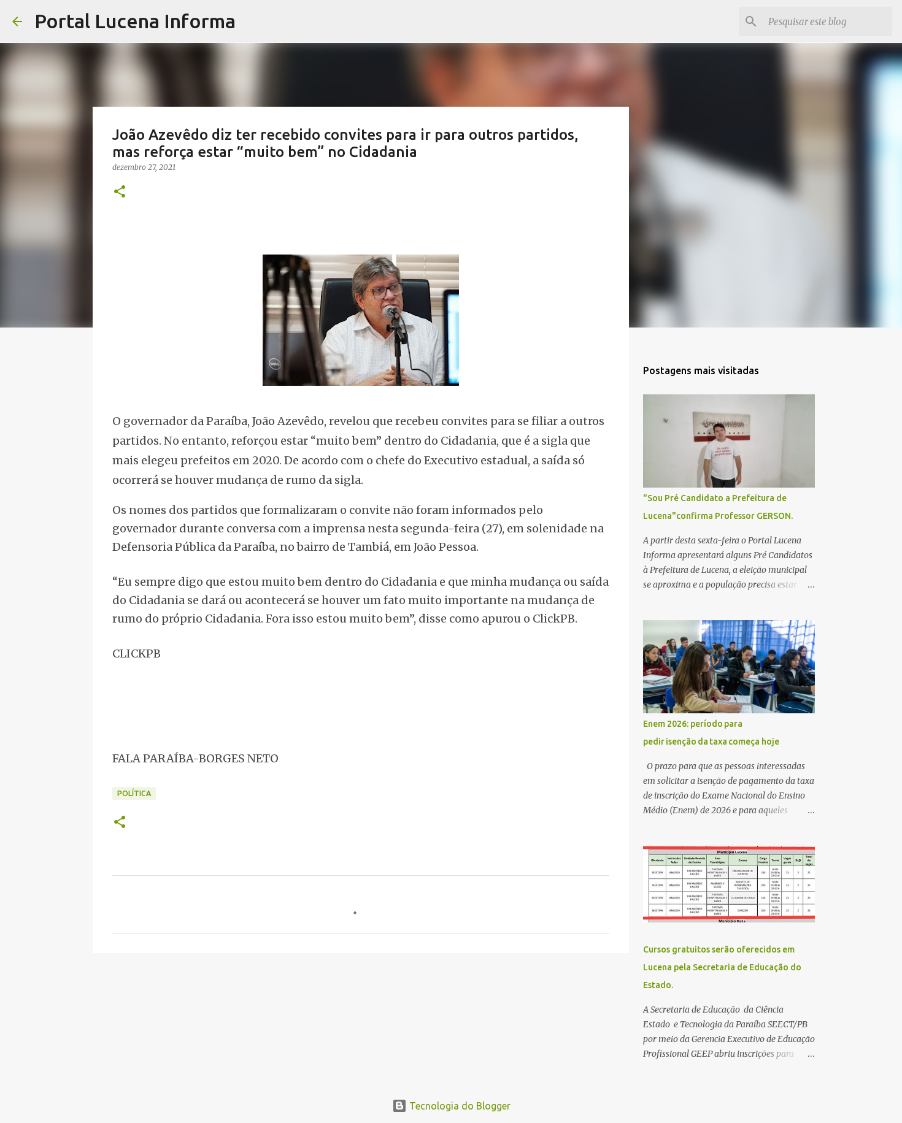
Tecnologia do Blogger (459, 1105)
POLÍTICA (134, 793)
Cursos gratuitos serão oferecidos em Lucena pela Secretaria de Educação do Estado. (722, 967)
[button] (119, 192)
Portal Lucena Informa (135, 21)
